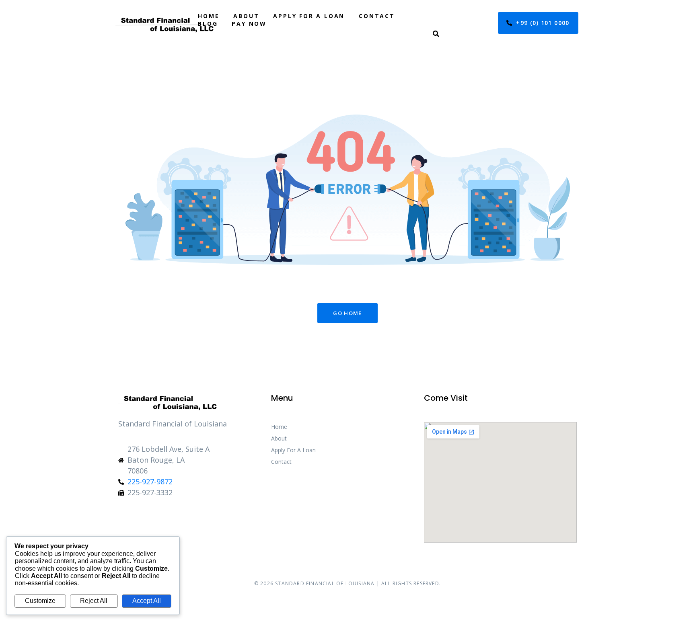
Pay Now (249, 23)
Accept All (146, 600)
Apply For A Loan (309, 16)
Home (208, 16)
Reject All (93, 600)
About (246, 16)
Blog (208, 23)
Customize (40, 600)
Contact (377, 16)
